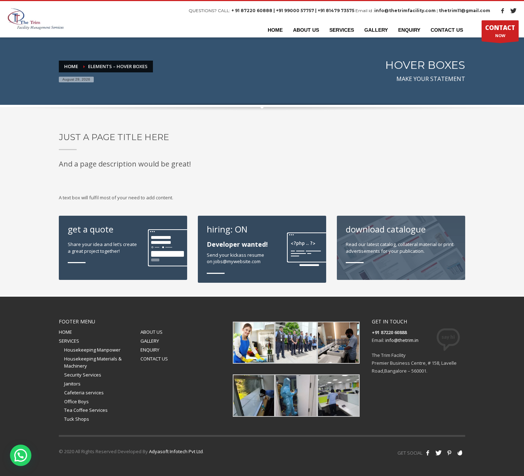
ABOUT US (151, 332)
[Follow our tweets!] (438, 452)
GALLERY (149, 341)
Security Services (82, 375)
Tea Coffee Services (86, 410)
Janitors (72, 383)
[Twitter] (513, 10)
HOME (65, 332)
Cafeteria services (84, 392)
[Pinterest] (449, 452)
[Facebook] (502, 10)
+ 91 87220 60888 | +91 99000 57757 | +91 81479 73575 (292, 10)
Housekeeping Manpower (92, 350)
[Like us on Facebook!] (427, 452)
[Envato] (459, 452)
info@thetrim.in (401, 340)
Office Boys (76, 401)
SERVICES (69, 341)
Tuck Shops (76, 419)
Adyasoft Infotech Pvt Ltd (176, 451)
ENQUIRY (149, 350)
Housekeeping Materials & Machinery (93, 362)
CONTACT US (154, 358)
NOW (500, 31)
